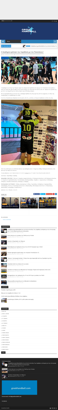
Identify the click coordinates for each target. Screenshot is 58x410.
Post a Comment (7, 219)
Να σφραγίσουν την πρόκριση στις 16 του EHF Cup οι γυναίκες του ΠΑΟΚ (25, 275)
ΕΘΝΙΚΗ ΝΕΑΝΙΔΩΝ (5, 344)
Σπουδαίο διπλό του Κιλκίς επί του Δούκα (17, 264)
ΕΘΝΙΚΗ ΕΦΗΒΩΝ (5, 339)
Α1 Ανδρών (4, 316)
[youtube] (56, 21)
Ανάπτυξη (4, 325)
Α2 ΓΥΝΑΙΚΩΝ (4, 323)
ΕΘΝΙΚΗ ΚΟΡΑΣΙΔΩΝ (6, 342)
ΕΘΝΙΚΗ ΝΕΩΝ (4, 347)
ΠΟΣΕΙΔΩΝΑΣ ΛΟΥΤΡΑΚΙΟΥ (34, 54)
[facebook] (52, 21)
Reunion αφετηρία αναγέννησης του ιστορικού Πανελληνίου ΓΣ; (23, 252)
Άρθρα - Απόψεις (5, 313)
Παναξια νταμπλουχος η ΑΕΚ (8, 290)
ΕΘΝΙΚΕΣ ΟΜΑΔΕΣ (5, 332)
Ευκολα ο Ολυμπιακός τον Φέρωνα (16, 241)
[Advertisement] (29, 10)
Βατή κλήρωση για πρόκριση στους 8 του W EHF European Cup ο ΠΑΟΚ (25, 247)
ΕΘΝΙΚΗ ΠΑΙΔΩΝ (5, 349)
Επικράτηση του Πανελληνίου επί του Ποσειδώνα (28, 205)
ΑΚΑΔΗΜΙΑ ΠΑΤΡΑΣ (25, 54)
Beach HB (4, 311)
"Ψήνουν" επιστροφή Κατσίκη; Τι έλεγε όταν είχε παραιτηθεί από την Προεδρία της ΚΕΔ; (29, 258)
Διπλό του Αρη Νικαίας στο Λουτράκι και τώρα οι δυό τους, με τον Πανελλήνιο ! (47, 205)
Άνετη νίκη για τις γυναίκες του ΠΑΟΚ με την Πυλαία (20, 235)
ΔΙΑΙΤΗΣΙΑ (19, 46)
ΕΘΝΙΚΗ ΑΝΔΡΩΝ (5, 335)
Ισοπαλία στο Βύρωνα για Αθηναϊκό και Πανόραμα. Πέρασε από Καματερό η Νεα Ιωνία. (28, 269)
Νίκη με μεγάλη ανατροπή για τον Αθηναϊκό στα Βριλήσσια (21, 281)
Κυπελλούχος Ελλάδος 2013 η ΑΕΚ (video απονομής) (20, 299)
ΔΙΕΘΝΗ (3, 330)
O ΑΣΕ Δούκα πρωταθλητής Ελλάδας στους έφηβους (14, 296)
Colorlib (7, 408)
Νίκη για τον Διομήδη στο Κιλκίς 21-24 (10, 293)
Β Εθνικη (4, 328)
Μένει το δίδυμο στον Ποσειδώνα (10, 206)
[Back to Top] (56, 408)
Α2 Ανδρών (17, 54)
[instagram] (54, 21)
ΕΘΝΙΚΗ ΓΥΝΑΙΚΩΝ (5, 337)
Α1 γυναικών (4, 318)
